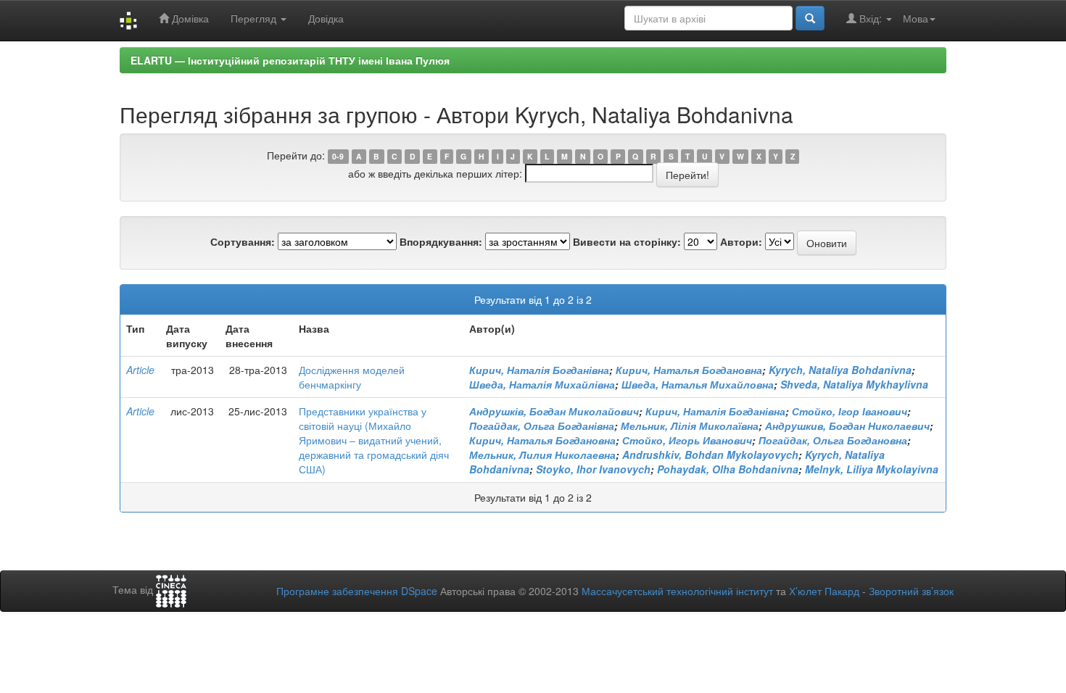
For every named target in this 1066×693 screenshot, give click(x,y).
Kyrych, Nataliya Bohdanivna (840, 369)
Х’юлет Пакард (824, 591)
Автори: (741, 241)
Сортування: (242, 241)
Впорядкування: (441, 241)
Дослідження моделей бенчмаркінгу (352, 376)
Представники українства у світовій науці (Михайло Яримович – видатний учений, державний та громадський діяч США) (374, 440)
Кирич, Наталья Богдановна (689, 369)
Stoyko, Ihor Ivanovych (593, 469)
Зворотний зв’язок (911, 591)
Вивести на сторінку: (627, 241)
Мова (915, 18)
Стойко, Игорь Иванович (687, 440)
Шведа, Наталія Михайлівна (542, 384)
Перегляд (255, 18)
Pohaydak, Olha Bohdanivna (727, 469)
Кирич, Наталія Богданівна (539, 369)
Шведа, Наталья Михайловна (697, 384)
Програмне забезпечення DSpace (356, 591)
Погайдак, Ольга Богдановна (833, 440)
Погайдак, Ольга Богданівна (541, 425)
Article (140, 369)
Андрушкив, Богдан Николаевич (847, 425)
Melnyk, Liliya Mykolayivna (871, 469)
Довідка (326, 18)
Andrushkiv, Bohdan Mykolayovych (710, 454)
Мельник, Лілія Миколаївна (690, 425)
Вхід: (870, 18)
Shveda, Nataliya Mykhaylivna (854, 384)
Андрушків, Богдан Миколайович (554, 411)
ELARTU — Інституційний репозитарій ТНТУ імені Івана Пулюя (290, 60)
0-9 (338, 156)
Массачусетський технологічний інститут (677, 591)
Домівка (189, 18)
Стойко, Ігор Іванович (849, 411)
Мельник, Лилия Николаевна (542, 454)
